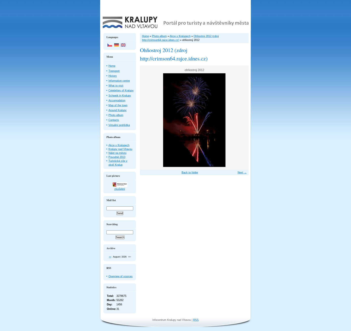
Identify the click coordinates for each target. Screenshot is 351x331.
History (112, 75)
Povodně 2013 (116, 157)
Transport (114, 70)
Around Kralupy (117, 110)
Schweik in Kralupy (119, 95)
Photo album (115, 115)
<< (110, 256)
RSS (196, 319)
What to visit (115, 85)
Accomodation (116, 100)
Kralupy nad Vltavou (120, 149)
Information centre (119, 80)
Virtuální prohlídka (119, 125)
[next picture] (242, 120)
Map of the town (117, 105)
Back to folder (190, 172)
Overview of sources (120, 276)
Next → (242, 172)
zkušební (119, 189)
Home (111, 65)
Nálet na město (117, 153)
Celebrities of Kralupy (121, 90)
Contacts (113, 120)
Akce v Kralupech (118, 145)
